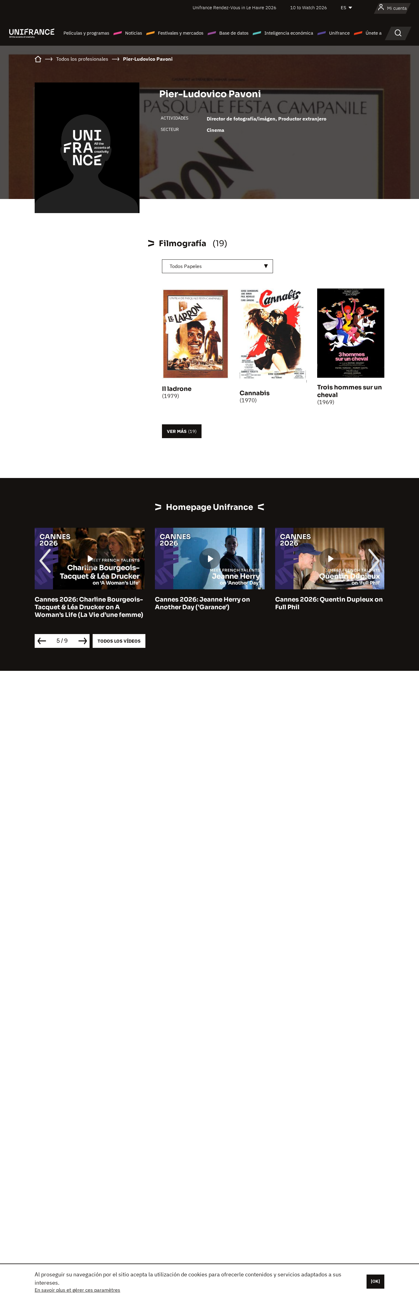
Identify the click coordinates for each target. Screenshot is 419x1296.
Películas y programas (86, 33)
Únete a (374, 33)
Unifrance (339, 33)
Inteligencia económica (288, 33)
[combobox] (217, 266)
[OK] (375, 1281)
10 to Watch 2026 (308, 7)
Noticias (133, 33)
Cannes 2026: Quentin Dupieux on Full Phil (329, 603)
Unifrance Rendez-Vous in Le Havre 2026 (234, 7)
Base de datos (233, 33)
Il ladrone (176, 389)
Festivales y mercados (180, 33)
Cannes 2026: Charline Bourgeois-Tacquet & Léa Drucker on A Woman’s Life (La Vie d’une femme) (89, 607)
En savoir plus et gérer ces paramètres (77, 1290)
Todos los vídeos (119, 641)
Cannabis (255, 393)
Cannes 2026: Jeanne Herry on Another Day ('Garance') (202, 603)
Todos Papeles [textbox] (186, 266)
